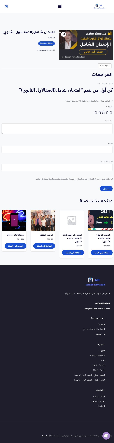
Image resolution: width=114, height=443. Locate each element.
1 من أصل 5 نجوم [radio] (111, 112)
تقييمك (109, 107)
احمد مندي (47, 436)
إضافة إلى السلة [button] (101, 252)
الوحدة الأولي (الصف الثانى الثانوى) (89, 380)
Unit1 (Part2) (99, 370)
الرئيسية (101, 325)
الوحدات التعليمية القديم (94, 329)
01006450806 (102, 304)
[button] (63, 34)
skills (103, 361)
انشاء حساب (99, 397)
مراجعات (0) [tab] (105, 66)
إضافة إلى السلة (46, 43)
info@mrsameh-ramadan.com (97, 309)
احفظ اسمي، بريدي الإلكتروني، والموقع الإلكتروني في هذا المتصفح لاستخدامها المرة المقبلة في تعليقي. (72, 179)
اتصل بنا (101, 406)
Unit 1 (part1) (99, 365)
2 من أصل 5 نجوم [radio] (107, 112)
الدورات (102, 351)
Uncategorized (42, 50)
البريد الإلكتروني (106, 161)
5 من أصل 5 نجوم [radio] (96, 112)
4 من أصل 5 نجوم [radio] (99, 112)
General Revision (97, 356)
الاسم (110, 144)
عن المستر (100, 334)
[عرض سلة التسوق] (6, 6)
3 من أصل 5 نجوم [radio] (103, 112)
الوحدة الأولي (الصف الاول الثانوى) (89, 375)
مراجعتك (109, 121)
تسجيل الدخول (98, 402)
